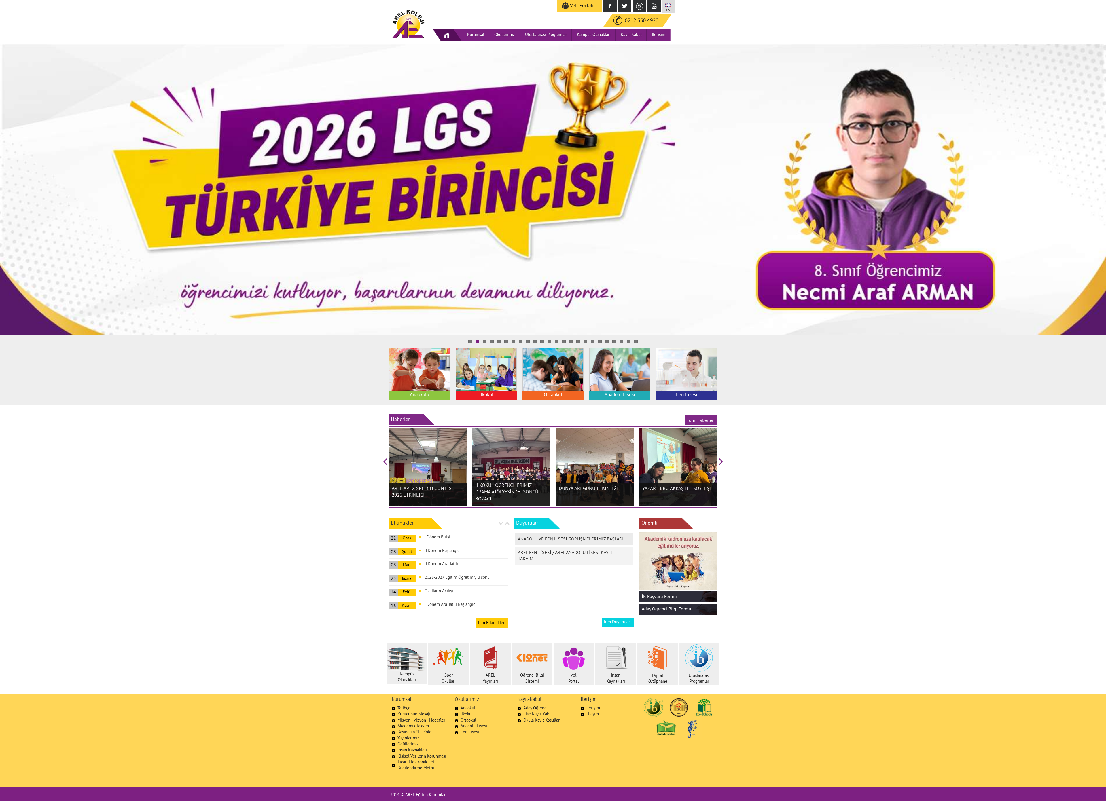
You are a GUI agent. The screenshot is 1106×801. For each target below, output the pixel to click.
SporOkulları (449, 678)
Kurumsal (475, 35)
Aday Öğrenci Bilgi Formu (666, 609)
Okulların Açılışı (439, 591)
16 (578, 341)
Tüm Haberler (701, 421)
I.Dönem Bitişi (437, 537)
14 (564, 341)
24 (636, 341)
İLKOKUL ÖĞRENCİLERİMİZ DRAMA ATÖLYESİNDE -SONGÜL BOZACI (508, 492)
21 (614, 341)
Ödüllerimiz (408, 744)
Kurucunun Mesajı (413, 714)
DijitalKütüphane (657, 679)
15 (571, 341)
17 (585, 341)
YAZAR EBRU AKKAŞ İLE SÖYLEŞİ (676, 489)
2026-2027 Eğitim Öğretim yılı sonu (457, 577)
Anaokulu (469, 708)
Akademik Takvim (413, 726)
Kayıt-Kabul (631, 35)
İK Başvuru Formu (659, 597)
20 (607, 341)
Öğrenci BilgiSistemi (532, 678)
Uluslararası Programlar (546, 35)
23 (628, 341)
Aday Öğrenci (535, 708)
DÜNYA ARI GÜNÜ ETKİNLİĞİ (588, 489)
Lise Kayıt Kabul (538, 714)
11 (542, 341)
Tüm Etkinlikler (492, 623)
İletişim (658, 35)
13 (556, 341)
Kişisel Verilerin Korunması (421, 756)
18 (592, 341)
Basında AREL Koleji (415, 732)
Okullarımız (504, 35)
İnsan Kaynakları (412, 750)
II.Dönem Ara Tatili (441, 564)
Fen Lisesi (470, 732)
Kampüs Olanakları (594, 35)
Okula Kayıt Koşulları (542, 720)
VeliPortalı (574, 678)
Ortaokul (468, 720)
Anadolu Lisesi (474, 726)
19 (600, 341)
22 (621, 341)
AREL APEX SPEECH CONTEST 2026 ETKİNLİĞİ (423, 492)
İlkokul (467, 714)
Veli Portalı (581, 6)
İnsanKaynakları (615, 678)
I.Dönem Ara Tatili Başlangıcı (450, 605)
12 (549, 341)
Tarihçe (403, 708)
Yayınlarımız (408, 738)
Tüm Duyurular (617, 622)
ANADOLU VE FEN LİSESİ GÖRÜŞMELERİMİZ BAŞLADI (571, 539)
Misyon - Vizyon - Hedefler (421, 720)
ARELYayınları (490, 678)
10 (535, 341)
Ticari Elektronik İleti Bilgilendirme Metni (416, 765)
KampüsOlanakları (407, 677)
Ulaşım (592, 714)
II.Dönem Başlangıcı (443, 551)
